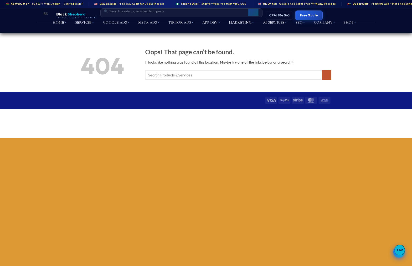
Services (84, 22)
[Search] (253, 11)
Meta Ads (148, 22)
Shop (350, 22)
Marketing (241, 22)
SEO (300, 22)
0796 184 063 (279, 15)
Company (324, 22)
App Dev (211, 22)
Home (59, 22)
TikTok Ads (180, 22)
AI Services (275, 22)
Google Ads (116, 22)
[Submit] (326, 75)
